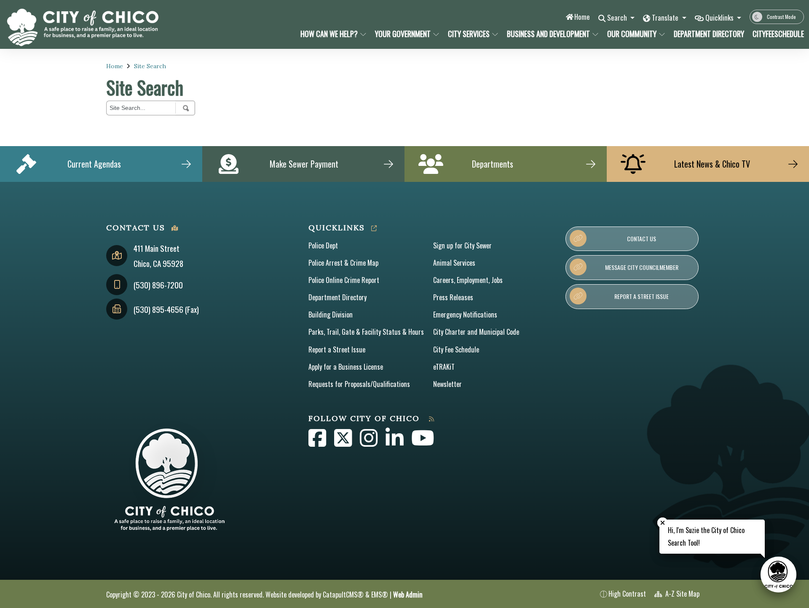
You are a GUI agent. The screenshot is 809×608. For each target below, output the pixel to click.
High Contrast (627, 594)
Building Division (330, 314)
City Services (469, 33)
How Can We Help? (329, 33)
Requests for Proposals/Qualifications (359, 384)
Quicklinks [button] (720, 17)
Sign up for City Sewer (462, 245)
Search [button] (618, 17)
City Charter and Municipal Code (476, 332)
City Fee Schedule (456, 349)
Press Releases (453, 297)
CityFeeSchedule (775, 33)
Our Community (631, 33)
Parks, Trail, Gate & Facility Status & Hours (366, 332)
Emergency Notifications (465, 314)
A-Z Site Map (681, 594)
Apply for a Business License (345, 367)
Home (582, 16)
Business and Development (548, 33)
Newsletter (447, 384)
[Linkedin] (395, 442)
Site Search (150, 66)
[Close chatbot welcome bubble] (662, 522)
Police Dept (323, 245)
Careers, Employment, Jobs (468, 280)
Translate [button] (666, 17)
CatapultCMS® (343, 594)
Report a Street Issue (336, 349)
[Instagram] (369, 442)
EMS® (379, 594)
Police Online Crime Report (343, 280)
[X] (344, 442)
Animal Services (454, 263)
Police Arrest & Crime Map (343, 263)
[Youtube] (422, 442)
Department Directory (707, 33)
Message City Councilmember (641, 267)
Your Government (403, 33)
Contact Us (641, 238)
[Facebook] (318, 442)
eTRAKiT (444, 367)
